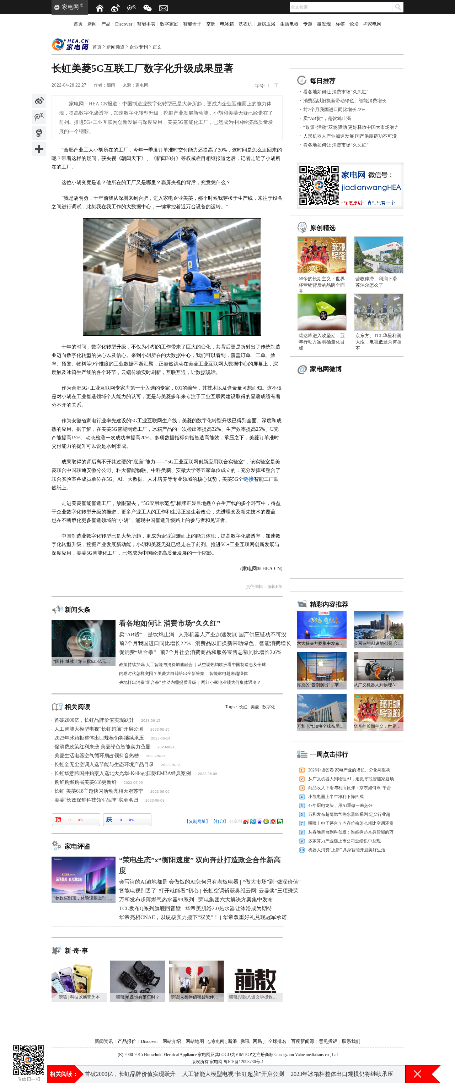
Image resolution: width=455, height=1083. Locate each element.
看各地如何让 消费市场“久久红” (336, 91)
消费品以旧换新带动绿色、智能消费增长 (344, 100)
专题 (307, 24)
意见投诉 (328, 1041)
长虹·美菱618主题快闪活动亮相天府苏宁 (98, 791)
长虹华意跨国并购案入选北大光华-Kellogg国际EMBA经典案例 (122, 773)
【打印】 (219, 821)
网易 (257, 1041)
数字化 (268, 706)
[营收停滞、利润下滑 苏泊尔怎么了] (378, 238)
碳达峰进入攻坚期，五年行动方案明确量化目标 (322, 342)
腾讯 (245, 1041)
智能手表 (146, 24)
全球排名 (277, 1041)
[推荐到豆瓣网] (280, 821)
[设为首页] (99, 8)
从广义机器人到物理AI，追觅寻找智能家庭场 (351, 778)
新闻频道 (115, 47)
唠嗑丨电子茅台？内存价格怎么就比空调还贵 (351, 823)
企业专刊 (138, 47)
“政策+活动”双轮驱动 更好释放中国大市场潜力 (351, 127)
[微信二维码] (147, 8)
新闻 (92, 24)
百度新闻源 (302, 1041)
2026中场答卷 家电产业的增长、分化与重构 (349, 770)
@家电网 (372, 24)
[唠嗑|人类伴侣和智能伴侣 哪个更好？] (196, 963)
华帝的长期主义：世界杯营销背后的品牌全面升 (322, 285)
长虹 (243, 706)
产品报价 (127, 1041)
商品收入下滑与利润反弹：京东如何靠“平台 (349, 787)
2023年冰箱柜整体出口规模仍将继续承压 (99, 738)
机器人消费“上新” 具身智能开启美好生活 (346, 849)
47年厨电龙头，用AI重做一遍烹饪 (340, 805)
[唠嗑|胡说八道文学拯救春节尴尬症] (255, 963)
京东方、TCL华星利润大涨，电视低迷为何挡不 (378, 342)
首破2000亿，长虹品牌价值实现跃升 (94, 720)
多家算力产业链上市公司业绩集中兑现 (344, 841)
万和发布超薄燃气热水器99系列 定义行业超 (349, 814)
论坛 (354, 24)
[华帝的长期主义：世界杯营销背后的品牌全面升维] (322, 238)
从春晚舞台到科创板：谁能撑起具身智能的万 (351, 832)
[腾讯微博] (131, 8)
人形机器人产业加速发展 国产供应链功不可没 (350, 136)
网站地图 (195, 1041)
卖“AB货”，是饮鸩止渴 (327, 118)
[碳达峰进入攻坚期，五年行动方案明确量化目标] (322, 295)
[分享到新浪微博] (39, 101)
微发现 (324, 24)
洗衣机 (245, 24)
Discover (123, 24)
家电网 (70, 7)
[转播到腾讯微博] (39, 117)
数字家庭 (169, 24)
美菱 (255, 706)
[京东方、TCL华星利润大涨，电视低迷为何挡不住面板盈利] (378, 295)
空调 (210, 24)
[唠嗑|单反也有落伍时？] (137, 963)
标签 (340, 24)
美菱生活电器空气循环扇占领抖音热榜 (96, 755)
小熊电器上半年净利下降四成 (336, 796)
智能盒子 (192, 24)
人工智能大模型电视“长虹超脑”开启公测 (98, 729)
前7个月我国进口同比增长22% (334, 109)
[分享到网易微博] (39, 133)
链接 (248, 479)
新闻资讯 (104, 1041)
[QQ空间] (266, 821)
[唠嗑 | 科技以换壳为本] (79, 963)
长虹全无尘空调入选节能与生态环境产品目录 (104, 764)
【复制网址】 (197, 821)
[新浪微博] (115, 8)
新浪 (232, 1041)
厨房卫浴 (266, 24)
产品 (106, 24)
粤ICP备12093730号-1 (244, 1061)
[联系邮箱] (163, 8)
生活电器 (289, 24)
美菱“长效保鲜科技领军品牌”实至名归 (96, 800)
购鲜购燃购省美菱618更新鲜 (85, 782)
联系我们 (351, 1041)
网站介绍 (171, 1041)
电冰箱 (227, 24)
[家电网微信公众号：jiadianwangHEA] (28, 1051)
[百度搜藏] (259, 821)
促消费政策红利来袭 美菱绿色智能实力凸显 (102, 746)
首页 (78, 24)
